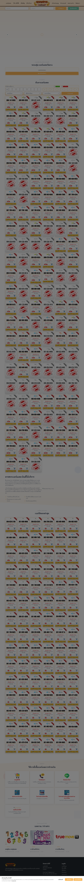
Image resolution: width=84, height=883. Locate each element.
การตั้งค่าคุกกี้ (60, 879)
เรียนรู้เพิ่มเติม (14, 880)
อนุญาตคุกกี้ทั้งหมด (78, 879)
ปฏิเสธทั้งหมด (69, 879)
